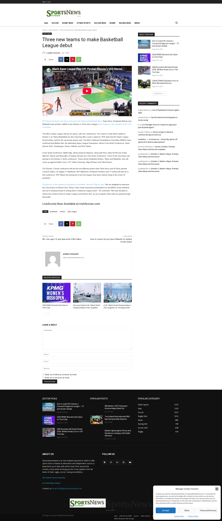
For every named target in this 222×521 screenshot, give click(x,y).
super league (72, 211)
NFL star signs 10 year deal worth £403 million (61, 239)
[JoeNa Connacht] (44, 53)
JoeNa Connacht (54, 53)
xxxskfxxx (142, 139)
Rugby (112, 23)
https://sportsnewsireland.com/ (73, 257)
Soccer (55, 23)
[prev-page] (44, 314)
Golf (44, 301)
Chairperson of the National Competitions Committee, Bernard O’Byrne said (73, 184)
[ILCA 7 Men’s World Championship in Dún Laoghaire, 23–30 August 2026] (118, 292)
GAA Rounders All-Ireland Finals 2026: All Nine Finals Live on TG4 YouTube (165, 69)
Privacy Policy (193, 516)
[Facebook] (60, 59)
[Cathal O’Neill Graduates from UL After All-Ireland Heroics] (144, 84)
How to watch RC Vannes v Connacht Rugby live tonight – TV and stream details (165, 43)
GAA (46, 23)
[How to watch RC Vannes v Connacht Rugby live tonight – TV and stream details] (144, 44)
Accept (165, 510)
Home (44, 30)
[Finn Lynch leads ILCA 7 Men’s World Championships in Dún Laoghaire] (87, 292)
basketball (53, 211)
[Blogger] (104, 462)
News (137, 23)
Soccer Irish (100, 23)
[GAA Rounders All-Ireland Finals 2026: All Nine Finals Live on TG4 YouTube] (144, 70)
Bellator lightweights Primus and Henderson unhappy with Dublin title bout (118, 433)
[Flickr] (117, 462)
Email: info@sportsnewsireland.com (67, 488)
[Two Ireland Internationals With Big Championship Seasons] (96, 419)
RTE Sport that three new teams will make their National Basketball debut (72, 121)
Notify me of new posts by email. (57, 378)
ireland (62, 211)
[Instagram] (123, 462)
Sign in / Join (46, 2)
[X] (66, 59)
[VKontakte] (129, 462)
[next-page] (48, 314)
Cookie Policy (179, 516)
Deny (186, 510)
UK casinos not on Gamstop (53, 478)
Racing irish (125, 23)
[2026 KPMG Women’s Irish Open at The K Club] (56, 292)
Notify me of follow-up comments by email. (61, 375)
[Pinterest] (72, 59)
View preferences (208, 510)
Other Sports (83, 23)
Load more (158, 93)
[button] (217, 489)
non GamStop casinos (51, 483)
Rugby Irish (67, 23)
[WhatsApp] (78, 59)
